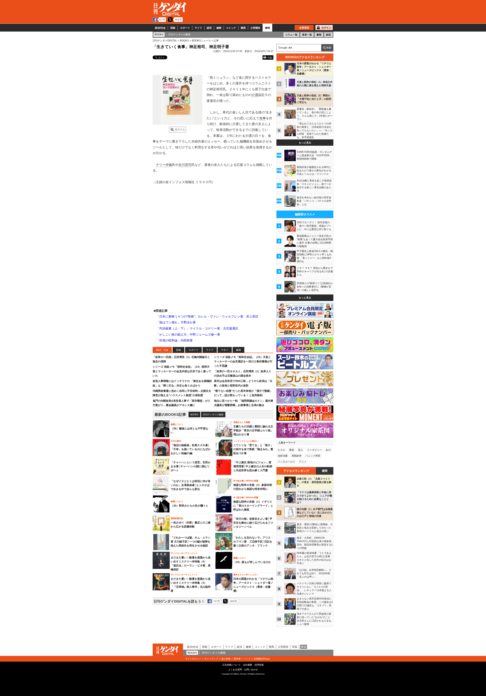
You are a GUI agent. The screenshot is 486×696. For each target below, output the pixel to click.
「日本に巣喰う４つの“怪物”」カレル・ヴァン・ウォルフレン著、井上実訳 (207, 316)
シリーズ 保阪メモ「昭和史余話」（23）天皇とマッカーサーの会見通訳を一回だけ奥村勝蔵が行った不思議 (243, 361)
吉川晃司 (184, 165)
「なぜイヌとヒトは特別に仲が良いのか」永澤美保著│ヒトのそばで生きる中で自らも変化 (191, 485)
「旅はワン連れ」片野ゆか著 (176, 322)
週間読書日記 (177, 518)
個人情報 (225, 659)
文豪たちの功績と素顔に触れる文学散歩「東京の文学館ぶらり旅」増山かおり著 (253, 430)
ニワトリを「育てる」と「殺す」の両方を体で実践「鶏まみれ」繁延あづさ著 (253, 449)
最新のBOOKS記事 (170, 414)
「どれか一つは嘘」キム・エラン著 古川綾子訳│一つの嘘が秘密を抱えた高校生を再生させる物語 (191, 541)
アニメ (302, 461)
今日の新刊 (176, 441)
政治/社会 (160, 27)
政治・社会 (162, 349)
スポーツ (185, 27)
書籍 (267, 27)
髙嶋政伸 (296, 455)
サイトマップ (211, 659)
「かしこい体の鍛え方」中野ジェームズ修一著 (188, 334)
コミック (231, 27)
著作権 (237, 659)
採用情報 (259, 665)
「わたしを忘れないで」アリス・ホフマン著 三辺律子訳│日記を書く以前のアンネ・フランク (253, 541)
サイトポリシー (193, 659)
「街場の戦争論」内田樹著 (174, 340)
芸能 (172, 27)
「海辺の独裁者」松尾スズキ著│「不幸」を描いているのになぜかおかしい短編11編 (191, 449)
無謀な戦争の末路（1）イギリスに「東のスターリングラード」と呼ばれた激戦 (253, 505)
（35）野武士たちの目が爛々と (189, 505)
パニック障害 (312, 455)
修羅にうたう (177, 424)
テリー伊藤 (164, 165)
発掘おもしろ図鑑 (241, 422)
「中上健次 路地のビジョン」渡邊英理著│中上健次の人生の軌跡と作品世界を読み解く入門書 (252, 466)
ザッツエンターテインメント (184, 553)
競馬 (243, 27)
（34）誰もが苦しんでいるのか (252, 562)
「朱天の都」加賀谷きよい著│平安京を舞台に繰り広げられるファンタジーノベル (253, 522)
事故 (291, 449)
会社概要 (247, 665)
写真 (294, 646)
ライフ (198, 27)
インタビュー (314, 449)
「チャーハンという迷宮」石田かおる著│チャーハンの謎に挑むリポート (191, 466)
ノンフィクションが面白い (245, 441)
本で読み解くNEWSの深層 (245, 481)
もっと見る (305, 142)
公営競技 (255, 27)
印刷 (269, 57)
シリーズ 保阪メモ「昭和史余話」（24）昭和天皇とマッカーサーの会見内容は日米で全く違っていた (182, 371)
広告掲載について (231, 665)
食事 (262, 118)
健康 (218, 27)
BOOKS (194, 414)
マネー (224, 349)
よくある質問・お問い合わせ (243, 669)
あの (328, 449)
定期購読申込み (262, 659)
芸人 (300, 449)
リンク (247, 659)
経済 (209, 27)
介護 (255, 95)
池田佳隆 (283, 455)
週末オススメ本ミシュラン (245, 574)
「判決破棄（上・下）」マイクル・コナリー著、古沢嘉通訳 (197, 328)
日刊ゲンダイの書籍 (213, 414)
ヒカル (281, 449)
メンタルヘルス (286, 461)
